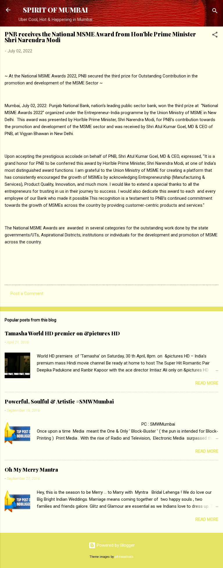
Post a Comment (26, 293)
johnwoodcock (124, 557)
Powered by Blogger (115, 545)
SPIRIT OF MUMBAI (55, 9)
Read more (206, 383)
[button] (214, 35)
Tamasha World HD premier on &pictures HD (62, 333)
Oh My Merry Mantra (31, 469)
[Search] (214, 12)
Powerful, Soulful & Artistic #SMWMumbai (59, 401)
